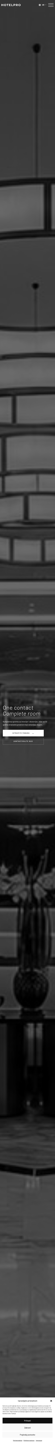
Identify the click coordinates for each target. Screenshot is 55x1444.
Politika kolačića (17, 1440)
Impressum (39, 1440)
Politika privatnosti (29, 1440)
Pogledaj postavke (27, 1435)
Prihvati (27, 1421)
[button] (51, 1401)
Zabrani (27, 1428)
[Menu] (51, 5)
